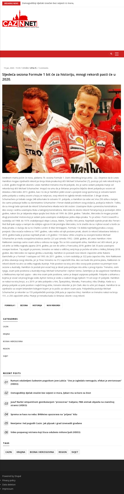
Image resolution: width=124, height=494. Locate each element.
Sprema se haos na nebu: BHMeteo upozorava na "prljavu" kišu (44, 414)
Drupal (18, 476)
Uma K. (34, 67)
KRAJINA (6, 334)
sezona (24, 305)
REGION (6, 348)
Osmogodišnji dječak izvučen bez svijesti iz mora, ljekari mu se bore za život (51, 392)
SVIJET (5, 356)
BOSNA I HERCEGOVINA (13, 341)
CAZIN (5, 326)
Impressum (7, 488)
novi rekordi (53, 305)
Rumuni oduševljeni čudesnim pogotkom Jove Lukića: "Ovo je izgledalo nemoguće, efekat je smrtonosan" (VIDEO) (66, 382)
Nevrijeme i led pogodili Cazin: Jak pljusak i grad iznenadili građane (46, 423)
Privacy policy (8, 480)
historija (37, 305)
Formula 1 (10, 305)
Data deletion (9, 484)
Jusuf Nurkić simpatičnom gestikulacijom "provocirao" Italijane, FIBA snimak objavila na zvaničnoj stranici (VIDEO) (62, 403)
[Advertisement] (84, 28)
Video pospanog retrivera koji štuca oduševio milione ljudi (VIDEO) (45, 432)
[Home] (20, 18)
